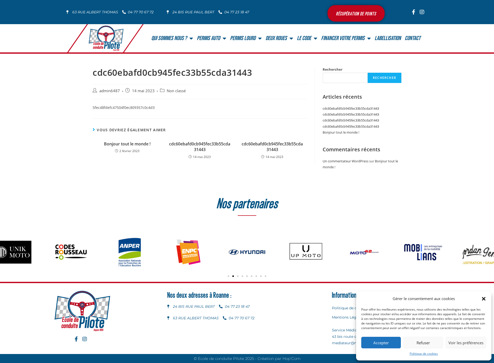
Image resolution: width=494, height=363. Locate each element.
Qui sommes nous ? (169, 38)
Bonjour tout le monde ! (127, 144)
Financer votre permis (343, 38)
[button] (483, 298)
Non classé (176, 90)
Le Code (304, 38)
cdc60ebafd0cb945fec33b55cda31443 (199, 146)
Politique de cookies (424, 353)
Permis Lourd (242, 38)
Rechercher (332, 69)
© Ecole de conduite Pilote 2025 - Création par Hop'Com (247, 358)
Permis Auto (208, 38)
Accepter (381, 342)
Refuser (423, 342)
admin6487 (109, 90)
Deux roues (276, 38)
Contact (412, 38)
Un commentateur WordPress (345, 161)
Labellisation (388, 38)
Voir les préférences (465, 342)
